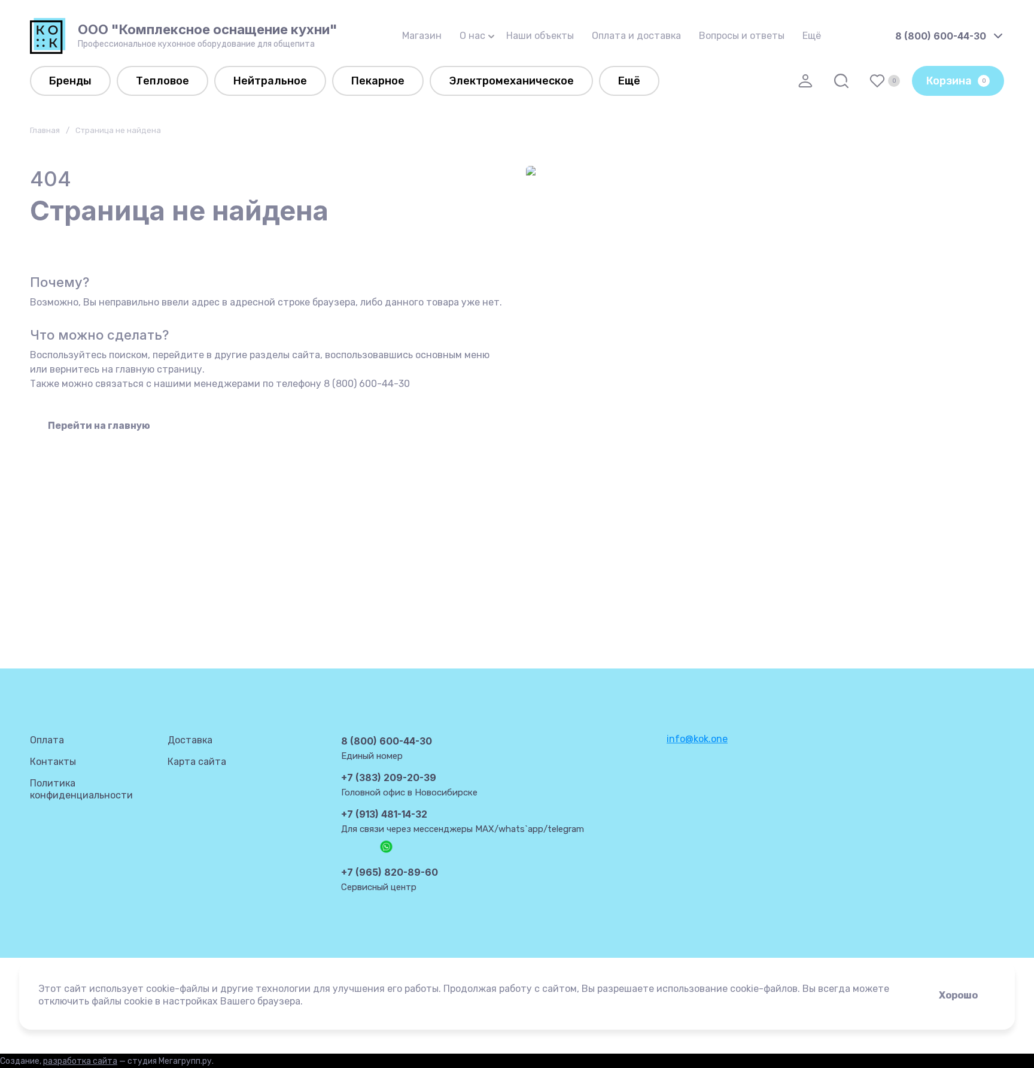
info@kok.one (697, 739)
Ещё (811, 35)
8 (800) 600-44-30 (940, 36)
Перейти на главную (99, 425)
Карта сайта (197, 761)
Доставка (190, 740)
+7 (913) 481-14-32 (384, 814)
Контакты (53, 761)
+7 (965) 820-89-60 (389, 872)
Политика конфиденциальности (81, 789)
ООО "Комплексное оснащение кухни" (207, 29)
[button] (805, 81)
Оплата (47, 740)
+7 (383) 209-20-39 (388, 777)
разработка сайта (80, 1061)
